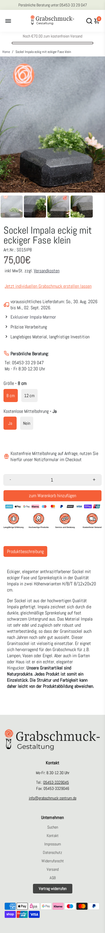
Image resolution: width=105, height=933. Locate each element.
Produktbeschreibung (25, 551)
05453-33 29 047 (73, 5)
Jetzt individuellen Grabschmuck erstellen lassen (48, 286)
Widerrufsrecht (52, 861)
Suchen (52, 827)
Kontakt (53, 835)
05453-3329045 (56, 782)
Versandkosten (47, 271)
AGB (53, 877)
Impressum (52, 844)
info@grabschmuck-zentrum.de (52, 798)
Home (6, 51)
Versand (53, 869)
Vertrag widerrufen (52, 888)
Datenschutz (52, 852)
